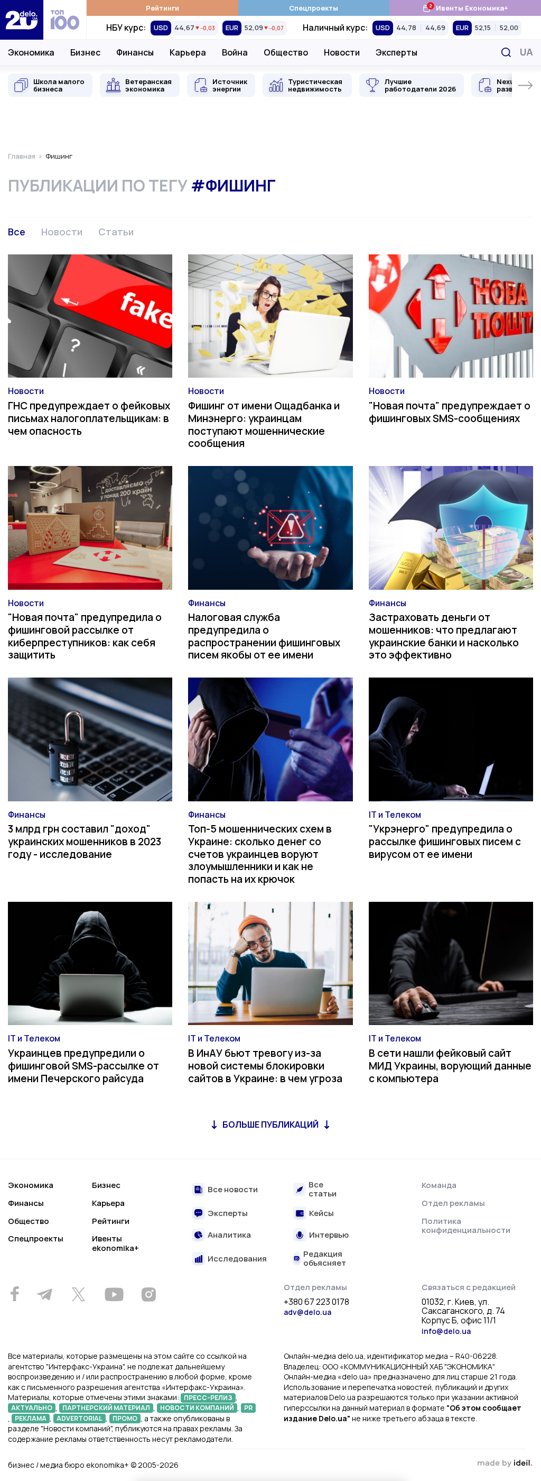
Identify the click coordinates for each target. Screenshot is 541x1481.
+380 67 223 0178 (316, 1302)
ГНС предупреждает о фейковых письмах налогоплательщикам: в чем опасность (89, 418)
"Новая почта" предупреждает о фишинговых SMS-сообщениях (449, 412)
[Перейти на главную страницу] (21, 20)
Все (16, 231)
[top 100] (65, 20)
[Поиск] (506, 52)
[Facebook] (14, 1294)
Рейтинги (162, 8)
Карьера (188, 52)
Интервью (329, 1235)
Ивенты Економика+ (465, 7)
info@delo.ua (446, 1331)
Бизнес (85, 52)
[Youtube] (113, 1294)
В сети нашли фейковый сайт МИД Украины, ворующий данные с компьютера (450, 1065)
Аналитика (229, 1235)
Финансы (135, 52)
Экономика (31, 52)
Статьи (116, 231)
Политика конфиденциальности (466, 1225)
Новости (342, 52)
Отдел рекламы (453, 1203)
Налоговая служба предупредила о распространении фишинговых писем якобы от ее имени (264, 636)
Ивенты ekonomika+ (115, 1243)
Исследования (237, 1259)
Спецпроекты (313, 8)
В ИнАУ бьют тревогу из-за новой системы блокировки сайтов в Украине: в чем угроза (265, 1065)
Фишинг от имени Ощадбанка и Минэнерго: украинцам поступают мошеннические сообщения (264, 424)
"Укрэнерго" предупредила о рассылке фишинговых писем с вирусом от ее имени (445, 841)
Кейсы (321, 1213)
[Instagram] (148, 1294)
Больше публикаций (270, 1124)
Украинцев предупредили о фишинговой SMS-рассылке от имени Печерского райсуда (83, 1065)
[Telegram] (44, 1294)
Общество (286, 52)
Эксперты (396, 52)
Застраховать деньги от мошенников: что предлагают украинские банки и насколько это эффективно (444, 636)
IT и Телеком (395, 814)
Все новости (233, 1189)
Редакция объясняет (324, 1258)
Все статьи (323, 1189)
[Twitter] (78, 1294)
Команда (439, 1185)
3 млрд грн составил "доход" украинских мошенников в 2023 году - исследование (84, 841)
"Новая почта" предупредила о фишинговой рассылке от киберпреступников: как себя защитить (85, 636)
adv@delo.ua (307, 1312)
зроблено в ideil (504, 1463)
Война (235, 52)
